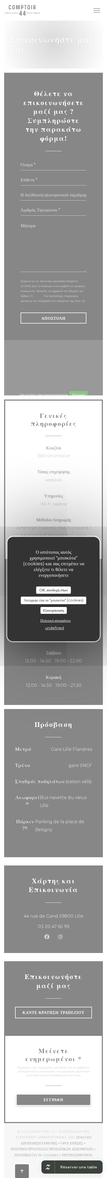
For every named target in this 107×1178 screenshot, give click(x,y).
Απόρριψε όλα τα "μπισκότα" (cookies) (53, 600)
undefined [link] (54, 628)
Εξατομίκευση (53, 610)
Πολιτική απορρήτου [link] (55, 620)
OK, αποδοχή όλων (53, 590)
